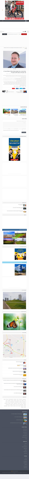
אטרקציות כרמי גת (11, 399)
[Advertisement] (14, 27)
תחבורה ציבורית (25, 451)
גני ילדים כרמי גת (25, 432)
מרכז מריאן (6, 403)
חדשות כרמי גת (25, 461)
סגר (16, 404)
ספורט (14, 404)
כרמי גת (19, 403)
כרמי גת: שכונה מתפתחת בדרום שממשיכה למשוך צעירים (22, 114)
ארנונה (4, 399)
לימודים (12, 403)
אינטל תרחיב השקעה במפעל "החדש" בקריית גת (18, 207)
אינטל (7, 399)
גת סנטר (9, 400)
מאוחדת (9, 403)
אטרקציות (15, 399)
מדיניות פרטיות (25, 467)
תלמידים (22, 407)
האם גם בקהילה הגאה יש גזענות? (19, 361)
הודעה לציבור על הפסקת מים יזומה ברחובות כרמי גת (19, 92)
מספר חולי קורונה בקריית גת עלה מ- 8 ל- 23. (18, 386)
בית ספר (23, 400)
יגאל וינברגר (24, 403)
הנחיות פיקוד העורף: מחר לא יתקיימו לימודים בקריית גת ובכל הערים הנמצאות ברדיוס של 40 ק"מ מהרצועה (13, 380)
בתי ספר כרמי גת (25, 430)
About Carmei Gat (25, 435)
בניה (20, 400)
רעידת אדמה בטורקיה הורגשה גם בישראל (10, 92)
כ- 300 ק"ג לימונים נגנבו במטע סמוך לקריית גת (18, 374)
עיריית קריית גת (8, 404)
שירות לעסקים (25, 448)
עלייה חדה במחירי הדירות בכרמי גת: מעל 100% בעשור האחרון (16, 422)
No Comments (13, 73)
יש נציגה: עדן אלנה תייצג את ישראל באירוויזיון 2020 (18, 371)
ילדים (21, 403)
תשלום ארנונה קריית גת (24, 446)
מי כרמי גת (26, 443)
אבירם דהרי (20, 399)
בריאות (18, 400)
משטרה (25, 404)
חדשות (15, 73)
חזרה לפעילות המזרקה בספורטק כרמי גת (15, 114)
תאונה (25, 407)
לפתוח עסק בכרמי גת (20, 204)
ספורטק (11, 404)
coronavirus (24, 399)
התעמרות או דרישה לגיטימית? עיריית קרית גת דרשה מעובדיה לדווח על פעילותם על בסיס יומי (13, 389)
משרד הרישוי (25, 453)
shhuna (25, 73)
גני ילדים (12, 400)
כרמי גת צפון (15, 403)
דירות (6, 400)
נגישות (26, 438)
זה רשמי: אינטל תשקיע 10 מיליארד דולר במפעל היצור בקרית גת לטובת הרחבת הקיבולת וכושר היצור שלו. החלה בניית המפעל (13, 383)
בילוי (25, 400)
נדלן (18, 404)
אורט (17, 399)
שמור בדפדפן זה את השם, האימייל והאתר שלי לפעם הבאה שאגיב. (11, 130)
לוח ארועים (26, 464)
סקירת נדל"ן (25, 459)
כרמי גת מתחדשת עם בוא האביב (7, 114)
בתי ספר (15, 400)
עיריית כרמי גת (25, 445)
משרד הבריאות (21, 404)
